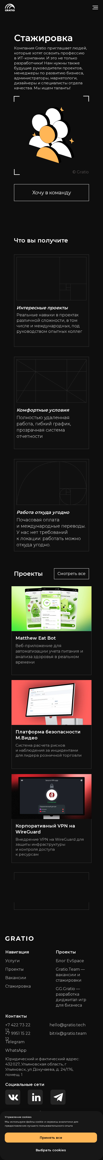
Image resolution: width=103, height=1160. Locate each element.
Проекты (14, 969)
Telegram (14, 1042)
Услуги (12, 960)
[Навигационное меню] (95, 7)
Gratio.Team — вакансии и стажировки (70, 975)
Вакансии (15, 977)
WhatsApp (15, 1050)
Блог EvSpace (70, 960)
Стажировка (18, 986)
